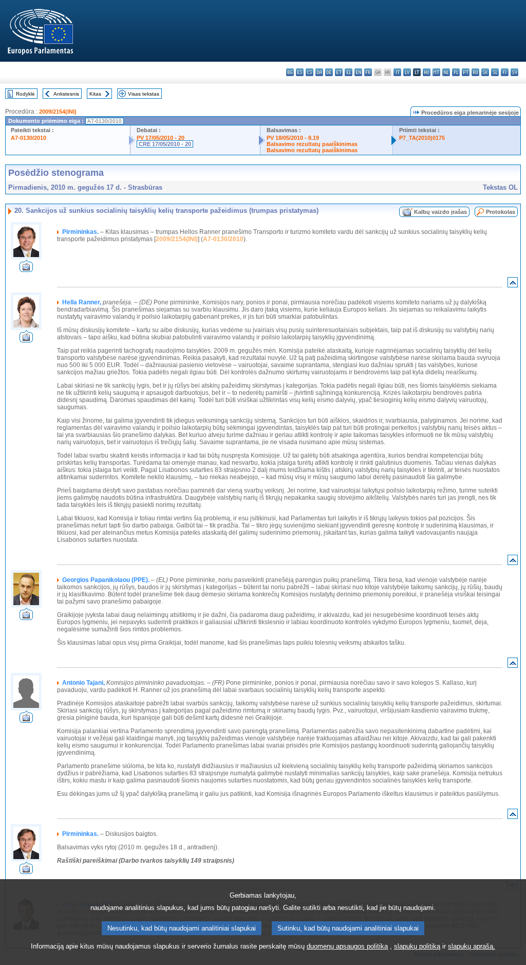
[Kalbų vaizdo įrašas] (26, 269)
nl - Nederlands (446, 72)
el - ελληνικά (348, 72)
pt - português (465, 72)
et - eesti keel (339, 72)
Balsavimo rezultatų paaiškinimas (312, 144)
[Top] (513, 284)
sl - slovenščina (495, 72)
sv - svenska (514, 72)
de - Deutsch (329, 72)
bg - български (290, 72)
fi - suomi (505, 72)
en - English (358, 72)
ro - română (475, 72)
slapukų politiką (417, 946)
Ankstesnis (66, 94)
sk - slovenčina (485, 72)
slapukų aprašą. (471, 946)
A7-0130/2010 (28, 138)
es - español (300, 72)
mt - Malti (436, 72)
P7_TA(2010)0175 (422, 138)
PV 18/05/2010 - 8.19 (293, 138)
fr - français (368, 72)
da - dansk (319, 72)
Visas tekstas (143, 94)
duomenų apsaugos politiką (347, 946)
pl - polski (456, 72)
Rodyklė (25, 94)
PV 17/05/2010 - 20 (160, 138)
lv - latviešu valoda (407, 72)
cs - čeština (309, 72)
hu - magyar (426, 72)
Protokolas (500, 212)
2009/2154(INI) (58, 111)
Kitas (95, 94)
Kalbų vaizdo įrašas (440, 212)
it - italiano (397, 72)
